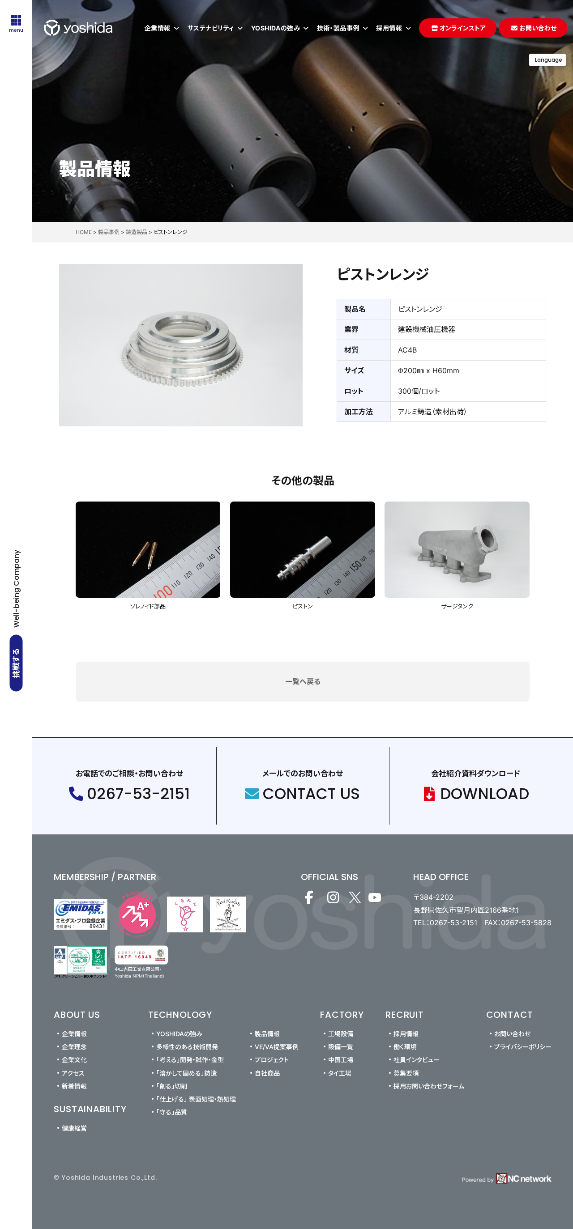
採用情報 (406, 1034)
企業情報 (74, 1034)
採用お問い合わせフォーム (428, 1086)
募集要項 (406, 1073)
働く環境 (405, 1046)
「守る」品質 (171, 1112)
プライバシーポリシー (523, 1046)
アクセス (73, 1073)
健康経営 (74, 1128)
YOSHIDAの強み (179, 1034)
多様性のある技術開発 (187, 1046)
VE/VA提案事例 (277, 1046)
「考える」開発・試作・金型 (190, 1059)
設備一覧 (340, 1046)
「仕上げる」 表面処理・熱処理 (196, 1099)
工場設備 (340, 1034)
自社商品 (267, 1073)
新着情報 (74, 1086)
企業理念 (74, 1046)
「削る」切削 (171, 1086)
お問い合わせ (512, 1034)
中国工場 (340, 1059)
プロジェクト (272, 1059)
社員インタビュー (416, 1059)
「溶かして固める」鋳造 (186, 1073)
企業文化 (74, 1059)
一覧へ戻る (303, 681)
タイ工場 (339, 1073)
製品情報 (267, 1034)
